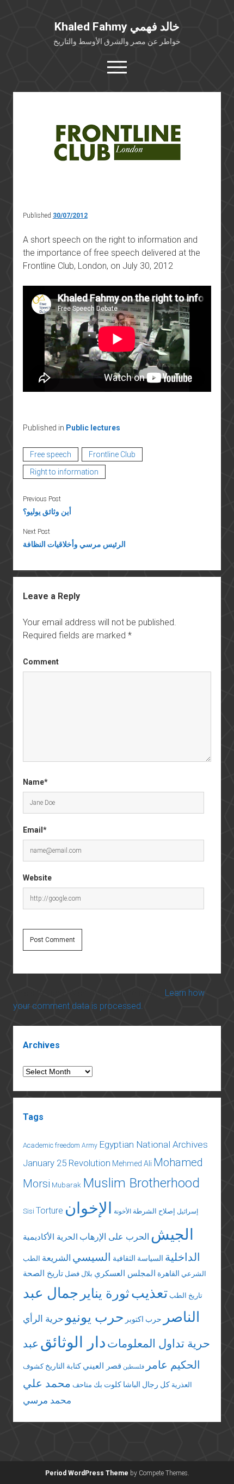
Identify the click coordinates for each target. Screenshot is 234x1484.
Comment (41, 661)
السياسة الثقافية (138, 1258)
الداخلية (182, 1257)
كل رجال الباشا (146, 1384)
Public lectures (93, 427)
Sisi (28, 1211)
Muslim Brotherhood (141, 1183)
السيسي (91, 1257)
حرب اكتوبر (143, 1319)
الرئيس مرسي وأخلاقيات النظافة (74, 544)
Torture (49, 1210)
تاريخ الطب (185, 1295)
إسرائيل (187, 1211)
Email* (35, 830)
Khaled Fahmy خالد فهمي (117, 26)
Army (89, 1145)
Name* (35, 782)
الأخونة (122, 1211)
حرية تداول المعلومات (158, 1343)
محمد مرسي (47, 1400)
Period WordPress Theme (86, 1473)
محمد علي (47, 1383)
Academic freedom (51, 1145)
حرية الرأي (43, 1318)
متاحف (82, 1385)
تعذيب (149, 1293)
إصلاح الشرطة (154, 1211)
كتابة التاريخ (63, 1366)
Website (37, 877)
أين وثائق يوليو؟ (47, 511)
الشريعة (56, 1258)
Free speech (50, 454)
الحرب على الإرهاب (114, 1236)
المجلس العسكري (125, 1273)
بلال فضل (79, 1274)
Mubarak (66, 1185)
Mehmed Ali (132, 1163)
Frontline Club (112, 454)
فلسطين (133, 1366)
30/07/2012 (70, 215)
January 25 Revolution (66, 1162)
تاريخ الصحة (43, 1273)
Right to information (64, 471)
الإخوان (88, 1208)
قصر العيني (102, 1366)
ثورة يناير (105, 1293)
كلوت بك (107, 1384)
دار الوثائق (73, 1342)
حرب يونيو (94, 1317)
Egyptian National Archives (153, 1144)
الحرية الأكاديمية (50, 1237)
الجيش (172, 1234)
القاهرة (168, 1273)
